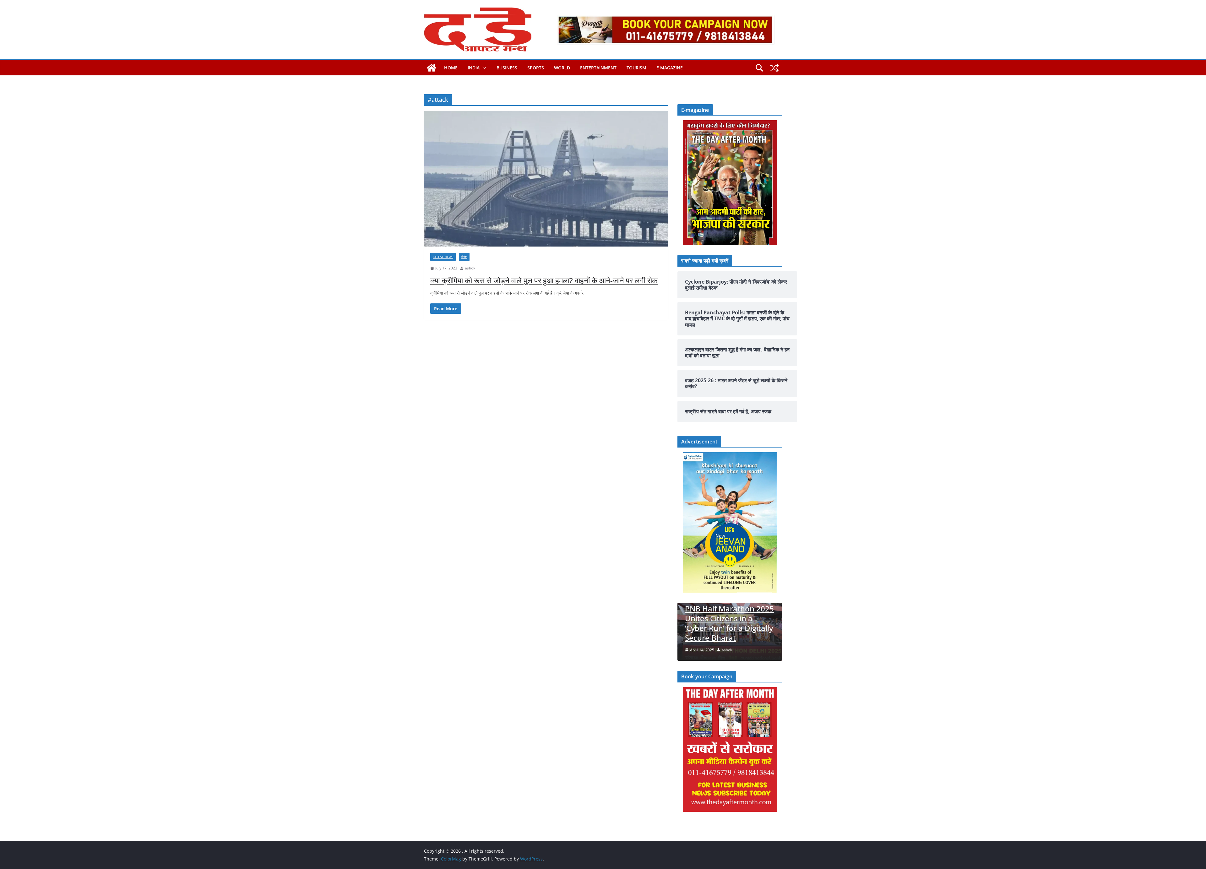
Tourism (636, 68)
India (474, 68)
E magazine (669, 68)
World (562, 68)
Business (507, 68)
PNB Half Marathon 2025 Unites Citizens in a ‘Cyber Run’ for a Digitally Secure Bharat (729, 623)
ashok (470, 268)
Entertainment (598, 68)
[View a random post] (774, 67)
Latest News (443, 257)
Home (451, 68)
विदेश (464, 257)
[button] (483, 67)
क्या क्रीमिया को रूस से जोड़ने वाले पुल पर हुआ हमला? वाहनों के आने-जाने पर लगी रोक (544, 280)
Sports (535, 68)
